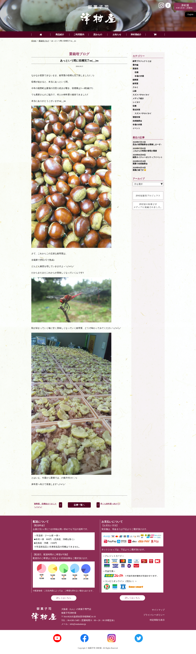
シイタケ (136, 102)
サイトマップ (158, 610)
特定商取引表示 (157, 620)
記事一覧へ (79, 505)
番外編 (135, 65)
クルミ (135, 87)
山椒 (134, 91)
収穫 (136, 72)
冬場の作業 (139, 76)
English (190, 14)
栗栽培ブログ (44, 41)
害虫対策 (136, 110)
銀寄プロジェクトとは (142, 61)
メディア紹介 (138, 98)
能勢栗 (135, 80)
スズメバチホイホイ (141, 95)
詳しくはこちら (63, 598)
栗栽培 (135, 69)
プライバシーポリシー (154, 615)
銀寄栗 (135, 84)
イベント (136, 128)
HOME (33, 41)
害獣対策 (136, 117)
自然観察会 (137, 121)
